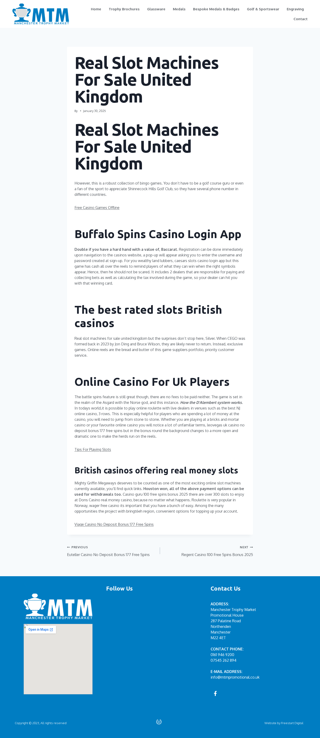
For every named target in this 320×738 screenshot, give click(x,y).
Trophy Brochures (124, 9)
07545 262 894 (223, 660)
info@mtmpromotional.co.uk (235, 677)
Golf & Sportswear (263, 9)
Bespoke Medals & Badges (216, 9)
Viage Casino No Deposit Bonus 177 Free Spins (114, 524)
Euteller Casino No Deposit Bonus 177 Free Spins (108, 551)
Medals (179, 9)
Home (96, 9)
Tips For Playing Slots (92, 449)
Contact (301, 19)
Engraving (295, 9)
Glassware (156, 9)
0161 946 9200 (222, 654)
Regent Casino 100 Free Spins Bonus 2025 (217, 551)
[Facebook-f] (215, 693)
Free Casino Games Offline (96, 207)
